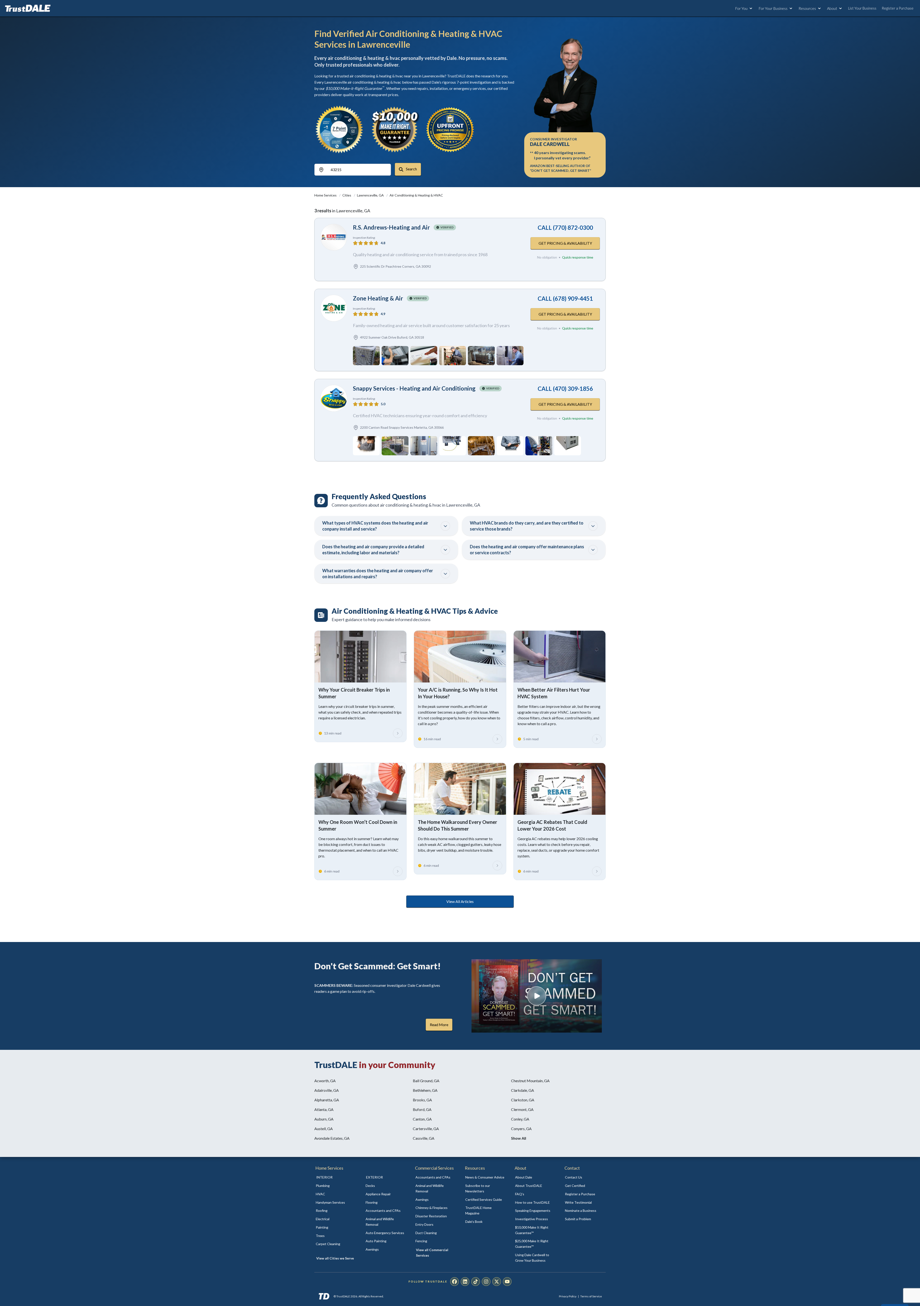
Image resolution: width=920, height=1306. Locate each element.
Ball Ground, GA (426, 1080)
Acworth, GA (325, 1080)
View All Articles (460, 901)
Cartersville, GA (426, 1128)
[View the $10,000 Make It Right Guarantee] (395, 129)
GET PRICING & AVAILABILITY (565, 243)
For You (741, 8)
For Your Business (773, 8)
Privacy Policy (567, 1296)
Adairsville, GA (326, 1090)
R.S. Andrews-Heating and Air (391, 227)
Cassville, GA (423, 1138)
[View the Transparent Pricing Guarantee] (450, 129)
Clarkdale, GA (522, 1090)
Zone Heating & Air (378, 298)
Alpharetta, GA (326, 1100)
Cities (347, 195)
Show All (518, 1138)
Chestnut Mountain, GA (530, 1080)
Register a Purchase (898, 8)
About (832, 8)
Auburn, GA (324, 1119)
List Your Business (862, 8)
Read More (439, 1024)
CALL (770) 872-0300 (565, 227)
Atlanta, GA (324, 1109)
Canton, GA (422, 1119)
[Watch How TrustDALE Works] (537, 996)
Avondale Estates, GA (332, 1138)
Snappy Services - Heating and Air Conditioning (414, 388)
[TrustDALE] (28, 8)
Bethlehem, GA (425, 1090)
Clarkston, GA (522, 1100)
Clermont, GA (522, 1109)
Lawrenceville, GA (371, 195)
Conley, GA (520, 1119)
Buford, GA (422, 1109)
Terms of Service (591, 1296)
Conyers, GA (521, 1128)
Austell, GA (323, 1128)
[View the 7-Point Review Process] (339, 129)
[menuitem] (335, 1186)
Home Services (325, 195)
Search (411, 169)
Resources (807, 8)
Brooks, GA (422, 1100)
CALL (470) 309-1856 (565, 388)
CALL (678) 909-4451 (565, 298)
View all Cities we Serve (335, 1258)
